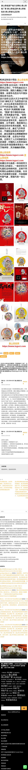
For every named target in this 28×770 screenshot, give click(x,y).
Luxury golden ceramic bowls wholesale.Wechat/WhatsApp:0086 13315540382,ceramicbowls (9, 559)
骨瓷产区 (16, 688)
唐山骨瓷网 (22, 80)
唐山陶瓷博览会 (16, 672)
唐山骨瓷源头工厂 (10, 679)
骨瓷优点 (11, 690)
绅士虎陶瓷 (3, 683)
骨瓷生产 (15, 695)
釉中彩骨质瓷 (4, 760)
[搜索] (2, 1)
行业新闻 (17, 683)
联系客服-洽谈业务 (6, 754)
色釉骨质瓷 (8, 683)
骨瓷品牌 (3, 693)
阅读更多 (3, 715)
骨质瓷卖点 (3, 700)
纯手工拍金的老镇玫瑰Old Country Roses (12, 752)
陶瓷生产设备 (3, 688)
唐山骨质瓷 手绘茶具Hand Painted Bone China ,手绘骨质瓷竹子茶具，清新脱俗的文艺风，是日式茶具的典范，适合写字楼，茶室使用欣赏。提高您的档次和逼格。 (14, 603)
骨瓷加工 (15, 690)
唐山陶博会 (4, 735)
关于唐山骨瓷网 (5, 730)
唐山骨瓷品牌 (17, 677)
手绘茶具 (3, 681)
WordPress (17, 712)
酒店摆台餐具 (22, 683)
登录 (14, 469)
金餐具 (14, 686)
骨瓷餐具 (9, 697)
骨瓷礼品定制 (3, 697)
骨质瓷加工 (20, 697)
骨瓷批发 (3, 763)
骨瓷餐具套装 (14, 697)
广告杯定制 (24, 679)
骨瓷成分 (4, 695)
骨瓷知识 (17, 353)
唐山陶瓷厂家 (4, 675)
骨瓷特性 (10, 695)
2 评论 (2, 69)
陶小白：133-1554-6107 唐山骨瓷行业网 (11, 599)
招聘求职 (18, 681)
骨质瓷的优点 (3, 356)
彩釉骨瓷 (3, 749)
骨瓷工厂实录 (9, 693)
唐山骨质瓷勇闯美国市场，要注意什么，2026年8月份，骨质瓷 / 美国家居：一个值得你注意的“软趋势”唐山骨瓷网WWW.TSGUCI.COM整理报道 (14, 543)
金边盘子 (10, 686)
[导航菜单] (25, 1)
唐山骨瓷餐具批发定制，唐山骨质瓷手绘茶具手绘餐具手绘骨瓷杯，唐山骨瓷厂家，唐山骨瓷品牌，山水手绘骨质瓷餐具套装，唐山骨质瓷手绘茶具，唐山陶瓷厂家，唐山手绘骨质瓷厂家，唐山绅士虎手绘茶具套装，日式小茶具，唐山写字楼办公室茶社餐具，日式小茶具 (14, 616)
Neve (9, 712)
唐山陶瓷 (10, 672)
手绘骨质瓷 (9, 681)
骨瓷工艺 (12, 353)
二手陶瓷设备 (3, 672)
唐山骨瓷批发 (3, 679)
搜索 (2, 705)
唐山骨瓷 (6, 353)
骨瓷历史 (21, 691)
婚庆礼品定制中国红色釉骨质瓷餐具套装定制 (13, 743)
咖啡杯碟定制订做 (6, 732)
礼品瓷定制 (23, 681)
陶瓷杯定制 (19, 686)
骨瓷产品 (4, 691)
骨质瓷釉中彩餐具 (6, 768)
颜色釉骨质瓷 (10, 688)
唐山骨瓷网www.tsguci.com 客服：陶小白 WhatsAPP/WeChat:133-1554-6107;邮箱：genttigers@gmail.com (11, 63)
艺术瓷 (13, 683)
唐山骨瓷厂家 (7, 677)
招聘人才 (14, 681)
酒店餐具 (4, 686)
